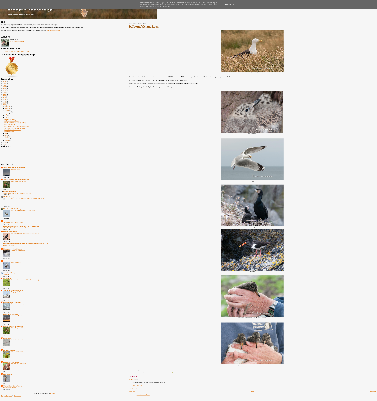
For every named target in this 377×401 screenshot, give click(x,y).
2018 (4, 96)
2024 (4, 85)
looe (170, 372)
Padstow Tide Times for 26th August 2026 (17, 51)
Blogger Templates (6, 396)
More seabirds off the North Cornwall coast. (16, 126)
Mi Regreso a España (16, 316)
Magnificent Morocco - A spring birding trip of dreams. (25, 233)
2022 (4, 88)
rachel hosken (7, 338)
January (7, 140)
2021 (4, 90)
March (6, 137)
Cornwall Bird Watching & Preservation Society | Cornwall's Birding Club (25, 243)
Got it (235, 4)
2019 (4, 94)
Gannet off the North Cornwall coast (14, 128)
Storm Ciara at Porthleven (18, 250)
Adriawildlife (7, 278)
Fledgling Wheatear (16, 292)
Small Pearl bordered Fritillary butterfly (15, 122)
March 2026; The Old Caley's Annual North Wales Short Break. (27, 198)
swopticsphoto (7, 221)
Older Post (373, 391)
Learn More (227, 4)
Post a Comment (133, 388)
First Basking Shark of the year (19, 340)
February (7, 139)
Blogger (52, 393)
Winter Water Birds (16, 262)
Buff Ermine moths (9, 119)
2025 (4, 83)
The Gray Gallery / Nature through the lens (16, 179)
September (8, 112)
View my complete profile (17, 41)
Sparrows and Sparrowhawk (18, 181)
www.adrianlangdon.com (53, 30)
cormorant (134, 372)
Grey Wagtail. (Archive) (17, 351)
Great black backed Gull (159, 372)
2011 (4, 144)
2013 (4, 105)
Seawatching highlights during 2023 (13, 222)
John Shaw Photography (10, 273)
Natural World (7, 374)
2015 (4, 101)
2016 (4, 99)
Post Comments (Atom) (143, 395)
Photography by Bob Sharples (12, 249)
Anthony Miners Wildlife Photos (13, 326)
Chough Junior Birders (10, 231)
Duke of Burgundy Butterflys (18, 328)
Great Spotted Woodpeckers (12, 130)
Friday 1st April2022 (8, 245)
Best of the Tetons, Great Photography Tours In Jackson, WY (21, 226)
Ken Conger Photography (11, 362)
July (6, 115)
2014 (4, 103)
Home (252, 391)
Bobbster (132, 380)
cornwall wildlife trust (148, 372)
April (6, 135)
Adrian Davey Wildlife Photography (14, 167)
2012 (4, 142)
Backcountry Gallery (9, 191)
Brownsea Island (15, 169)
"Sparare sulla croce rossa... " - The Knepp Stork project (25, 280)
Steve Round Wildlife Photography (13, 209)
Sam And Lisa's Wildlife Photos (13, 290)
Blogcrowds (17, 396)
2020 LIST (6, 274)
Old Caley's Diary (8, 197)
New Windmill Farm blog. (10, 387)
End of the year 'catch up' (17, 304)
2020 (4, 92)
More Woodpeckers (9, 124)
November (7, 108)
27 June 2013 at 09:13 (138, 385)
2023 (4, 87)
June (6, 117)
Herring (166, 372)
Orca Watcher (7, 261)
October (7, 110)
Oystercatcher (175, 372)
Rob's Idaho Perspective (10, 314)
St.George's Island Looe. (11, 121)
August (7, 114)
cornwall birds (140, 372)
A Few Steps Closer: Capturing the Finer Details (16, 228)
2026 (4, 81)
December (7, 106)
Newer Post (132, 391)
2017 (4, 97)
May (6, 133)
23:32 (143, 370)
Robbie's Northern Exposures (12, 302)
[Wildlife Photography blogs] (11, 77)
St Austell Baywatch (9, 350)
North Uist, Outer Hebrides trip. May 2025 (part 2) (24, 210)
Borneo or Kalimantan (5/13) (18, 363)
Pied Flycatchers (9, 131)
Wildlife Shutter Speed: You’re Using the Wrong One (17, 193)
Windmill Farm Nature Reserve (12, 386)
